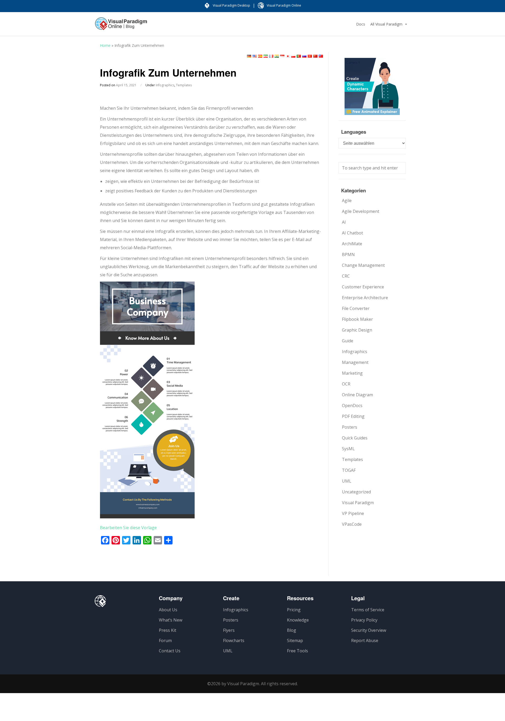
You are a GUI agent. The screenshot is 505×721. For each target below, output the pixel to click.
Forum (165, 640)
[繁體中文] (321, 56)
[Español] (260, 56)
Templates (184, 85)
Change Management (363, 265)
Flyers (229, 630)
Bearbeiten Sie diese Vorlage (128, 527)
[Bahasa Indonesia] (282, 56)
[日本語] (288, 56)
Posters (349, 427)
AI (344, 222)
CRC (346, 276)
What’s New (170, 620)
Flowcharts (233, 640)
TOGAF (349, 470)
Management (355, 362)
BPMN (348, 254)
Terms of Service (367, 610)
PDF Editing (353, 416)
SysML (348, 449)
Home (105, 45)
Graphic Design (357, 330)
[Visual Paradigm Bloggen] (121, 26)
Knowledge (298, 620)
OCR (346, 384)
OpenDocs (352, 405)
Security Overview (368, 630)
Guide (347, 341)
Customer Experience (363, 287)
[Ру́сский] (304, 56)
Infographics (165, 85)
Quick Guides (354, 438)
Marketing (352, 373)
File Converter (356, 308)
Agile (347, 200)
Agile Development (360, 211)
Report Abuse (364, 640)
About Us (168, 610)
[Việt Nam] (310, 56)
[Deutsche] (249, 56)
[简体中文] (315, 56)
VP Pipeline (353, 513)
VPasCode (352, 524)
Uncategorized (356, 492)
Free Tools (297, 651)
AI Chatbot (352, 233)
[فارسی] (266, 56)
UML (346, 481)
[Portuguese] (299, 56)
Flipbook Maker (357, 319)
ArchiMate (352, 244)
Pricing (294, 610)
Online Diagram (357, 395)
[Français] (271, 56)
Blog (291, 630)
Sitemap (295, 640)
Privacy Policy (364, 620)
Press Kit (167, 630)
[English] (254, 56)
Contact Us (169, 651)
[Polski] (293, 56)
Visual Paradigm (358, 502)
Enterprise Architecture (365, 298)
